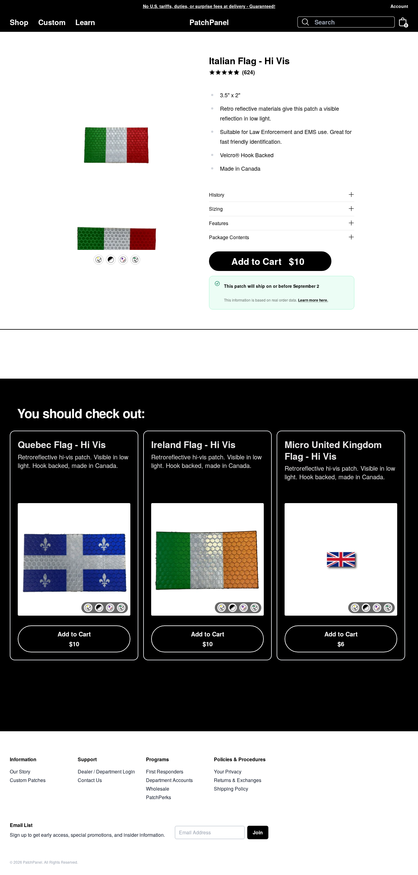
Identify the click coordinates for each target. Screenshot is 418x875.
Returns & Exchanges (237, 780)
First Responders (164, 771)
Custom (51, 22)
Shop (19, 22)
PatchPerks (158, 797)
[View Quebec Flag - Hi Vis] (74, 545)
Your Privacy (227, 771)
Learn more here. (313, 300)
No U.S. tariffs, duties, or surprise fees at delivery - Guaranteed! (209, 6)
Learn (85, 22)
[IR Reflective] (135, 260)
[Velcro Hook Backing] (111, 260)
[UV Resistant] (123, 260)
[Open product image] (116, 152)
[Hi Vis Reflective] (98, 260)
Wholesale (157, 788)
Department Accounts (169, 780)
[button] (88, 607)
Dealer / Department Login (106, 771)
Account (399, 6)
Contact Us (90, 780)
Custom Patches (28, 780)
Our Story (20, 771)
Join (258, 832)
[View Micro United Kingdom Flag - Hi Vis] (341, 545)
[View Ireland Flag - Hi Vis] (207, 545)
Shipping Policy (231, 788)
